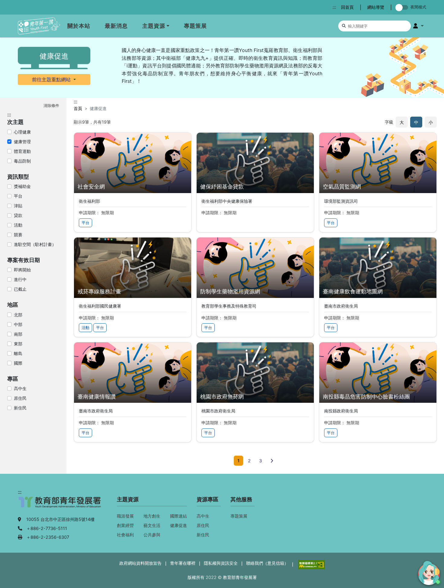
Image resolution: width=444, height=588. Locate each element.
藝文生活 (151, 525)
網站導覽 (375, 7)
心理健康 (22, 131)
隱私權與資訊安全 (221, 563)
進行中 (20, 279)
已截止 (20, 289)
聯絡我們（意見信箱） (267, 563)
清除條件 (51, 105)
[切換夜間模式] (402, 7)
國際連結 (178, 516)
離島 (18, 353)
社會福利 (125, 534)
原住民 (20, 398)
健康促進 (178, 525)
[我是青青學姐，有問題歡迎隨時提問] (428, 572)
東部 (18, 343)
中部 (18, 324)
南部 (18, 334)
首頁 (78, 108)
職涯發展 (125, 516)
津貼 (18, 205)
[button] (418, 26)
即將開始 (22, 269)
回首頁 (347, 7)
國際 (18, 363)
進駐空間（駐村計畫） (35, 244)
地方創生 (151, 516)
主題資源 (153, 26)
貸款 (18, 215)
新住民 (20, 407)
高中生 (20, 388)
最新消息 (116, 26)
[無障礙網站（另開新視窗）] (311, 564)
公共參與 (151, 534)
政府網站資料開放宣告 (140, 563)
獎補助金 (22, 186)
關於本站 (78, 26)
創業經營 (125, 525)
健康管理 (22, 141)
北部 (18, 314)
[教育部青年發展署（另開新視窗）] (60, 505)
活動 (18, 225)
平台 (18, 196)
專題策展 (195, 26)
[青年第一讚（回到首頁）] (39, 26)
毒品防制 (22, 160)
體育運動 (22, 151)
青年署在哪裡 (182, 563)
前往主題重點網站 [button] (52, 79)
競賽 (18, 234)
